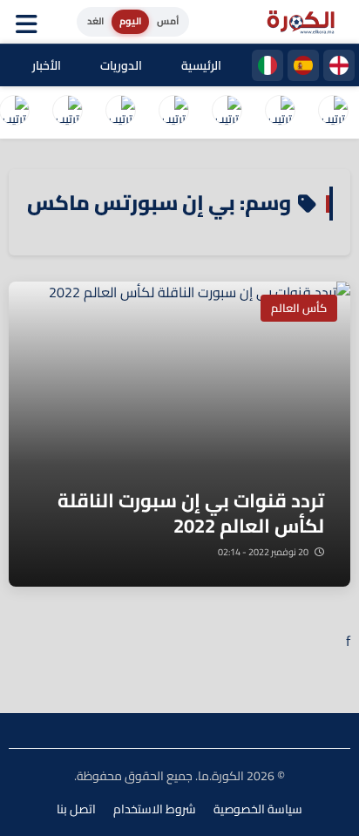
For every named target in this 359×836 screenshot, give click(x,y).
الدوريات (121, 65)
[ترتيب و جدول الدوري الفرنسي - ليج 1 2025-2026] (173, 112)
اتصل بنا (76, 809)
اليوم (130, 21)
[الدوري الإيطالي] (267, 65)
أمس (168, 21)
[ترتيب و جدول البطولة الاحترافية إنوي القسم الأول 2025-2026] (333, 112)
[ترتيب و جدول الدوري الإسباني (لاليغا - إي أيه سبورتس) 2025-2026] (280, 112)
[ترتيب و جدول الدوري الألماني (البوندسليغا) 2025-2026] (67, 112)
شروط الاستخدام (154, 809)
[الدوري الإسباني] (303, 65)
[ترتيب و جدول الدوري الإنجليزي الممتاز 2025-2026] (120, 112)
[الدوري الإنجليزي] (339, 65)
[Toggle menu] (30, 21)
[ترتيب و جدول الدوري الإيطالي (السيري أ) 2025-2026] (226, 112)
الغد (95, 21)
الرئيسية (201, 65)
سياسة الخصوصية (257, 809)
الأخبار (46, 65)
